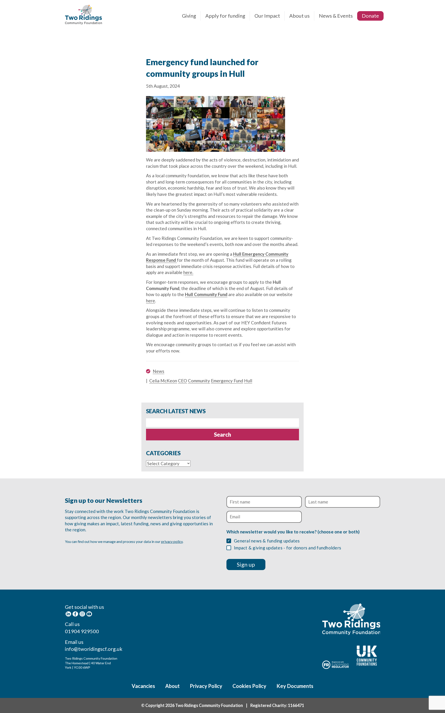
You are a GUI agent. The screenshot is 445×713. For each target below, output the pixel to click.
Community (199, 380)
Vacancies (143, 686)
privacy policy (172, 541)
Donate (370, 16)
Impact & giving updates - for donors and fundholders (287, 547)
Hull (248, 380)
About (172, 686)
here (150, 300)
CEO (182, 380)
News (158, 371)
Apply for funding (225, 16)
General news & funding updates (267, 540)
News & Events (336, 16)
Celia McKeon (163, 380)
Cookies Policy (249, 686)
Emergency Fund (227, 380)
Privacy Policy (206, 686)
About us (299, 16)
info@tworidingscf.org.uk (93, 649)
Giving (189, 16)
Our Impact (267, 16)
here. (188, 272)
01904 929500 (82, 631)
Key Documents (295, 686)
